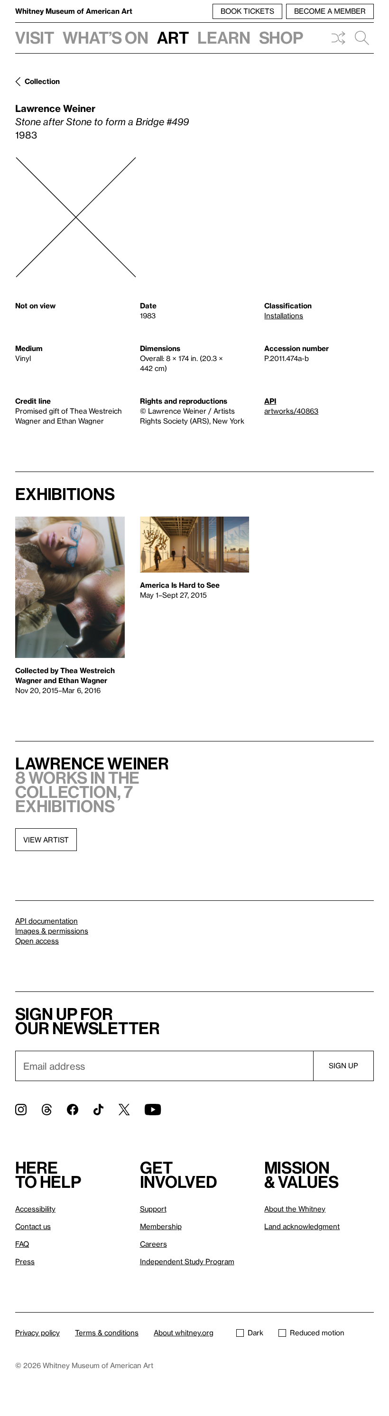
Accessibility (35, 1208)
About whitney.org (183, 1332)
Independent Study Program (187, 1261)
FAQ (22, 1244)
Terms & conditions (107, 1332)
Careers (153, 1244)
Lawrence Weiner (55, 108)
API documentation (46, 920)
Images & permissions (51, 930)
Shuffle (338, 38)
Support (153, 1208)
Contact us (33, 1226)
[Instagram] (21, 1109)
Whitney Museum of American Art (73, 11)
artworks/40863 (291, 411)
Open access (37, 940)
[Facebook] (72, 1109)
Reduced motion (317, 1332)
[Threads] (46, 1109)
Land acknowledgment (302, 1226)
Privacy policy (37, 1332)
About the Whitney (294, 1208)
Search (362, 38)
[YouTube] (152, 1109)
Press (25, 1261)
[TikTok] (98, 1109)
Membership (161, 1226)
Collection (42, 81)
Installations (283, 315)
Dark (255, 1332)
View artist (46, 839)
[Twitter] (124, 1109)
